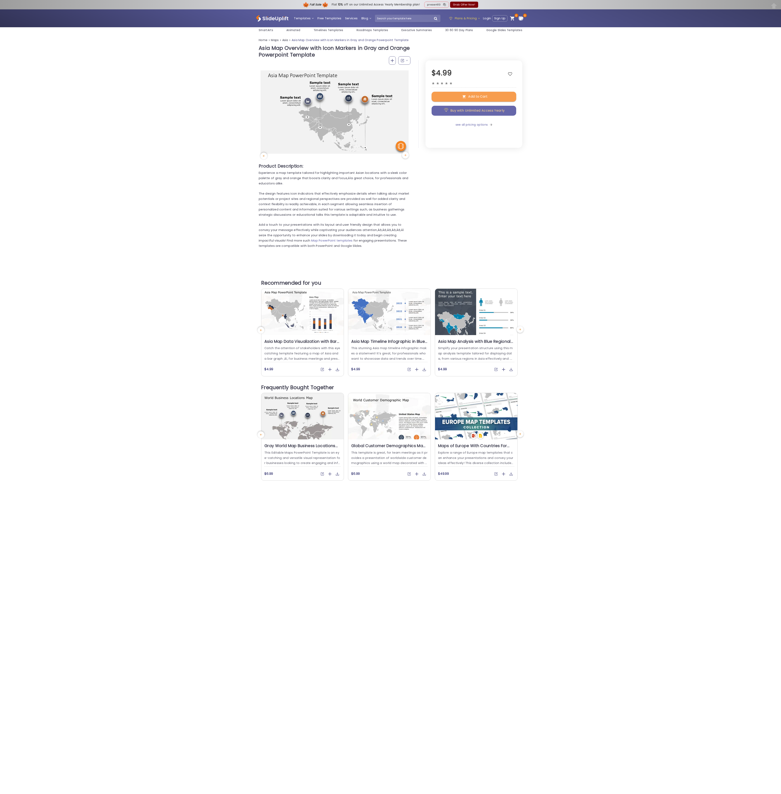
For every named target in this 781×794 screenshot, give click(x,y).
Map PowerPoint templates (332, 241)
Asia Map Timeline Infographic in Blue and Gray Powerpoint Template (388, 344)
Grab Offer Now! (464, 4)
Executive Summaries (416, 30)
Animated (293, 30)
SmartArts (266, 30)
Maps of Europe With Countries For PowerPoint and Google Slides (472, 448)
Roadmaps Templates (372, 30)
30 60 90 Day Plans (459, 30)
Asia (285, 40)
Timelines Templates (328, 30)
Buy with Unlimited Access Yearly (477, 110)
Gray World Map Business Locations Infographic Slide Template (299, 448)
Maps (275, 40)
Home (263, 40)
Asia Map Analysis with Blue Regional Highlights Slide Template (474, 344)
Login (487, 18)
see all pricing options (472, 125)
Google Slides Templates (504, 30)
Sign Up (499, 18)
